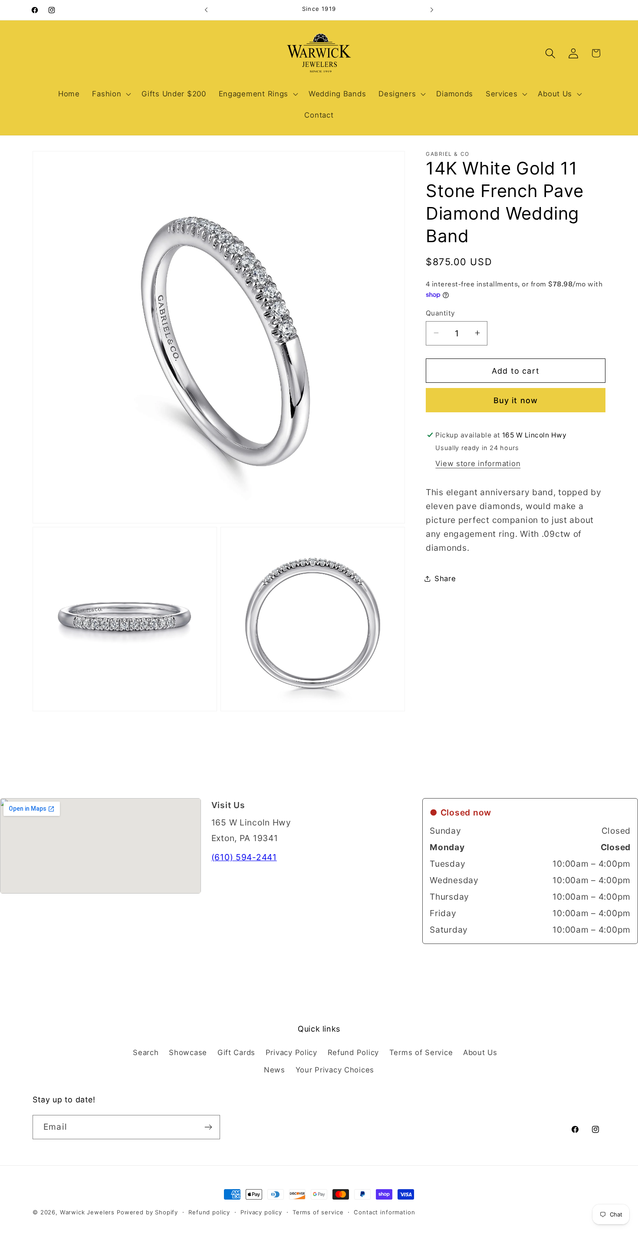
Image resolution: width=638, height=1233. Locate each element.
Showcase (188, 1052)
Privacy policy (261, 1212)
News (274, 1069)
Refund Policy (353, 1052)
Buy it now (515, 399)
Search (145, 1052)
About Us (480, 1052)
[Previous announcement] (206, 10)
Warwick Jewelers (87, 1212)
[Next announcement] (431, 10)
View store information (477, 463)
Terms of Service (421, 1052)
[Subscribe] (208, 1127)
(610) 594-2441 (244, 857)
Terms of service (318, 1212)
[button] (110, 94)
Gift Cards (236, 1052)
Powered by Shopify (147, 1212)
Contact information (384, 1212)
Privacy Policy (291, 1052)
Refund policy (209, 1212)
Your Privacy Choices (335, 1069)
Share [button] (445, 578)
